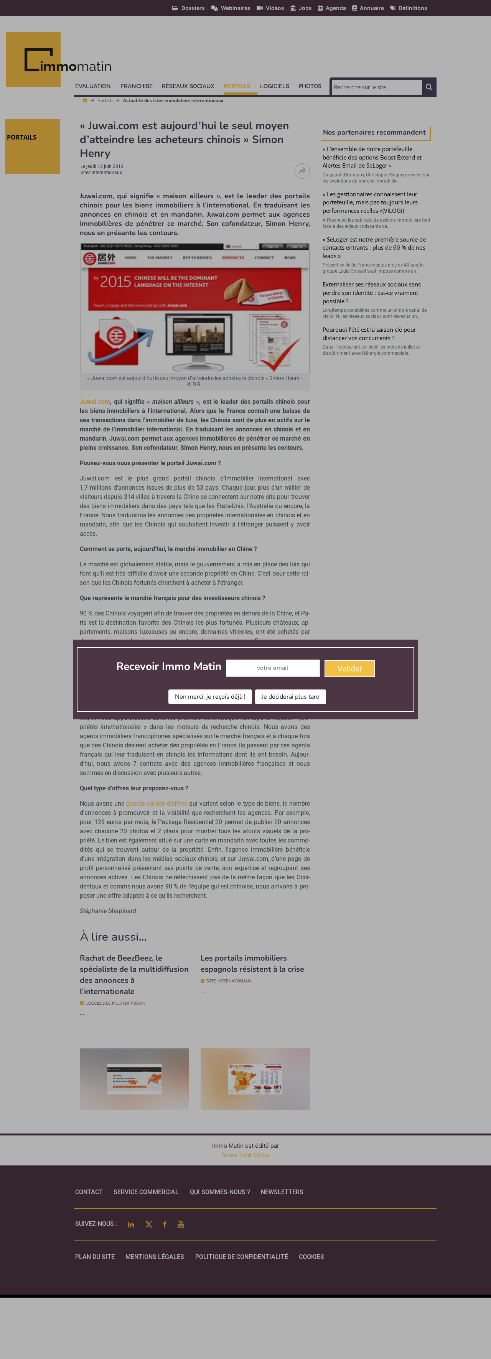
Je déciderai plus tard (291, 697)
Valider (350, 668)
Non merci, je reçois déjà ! (210, 697)
